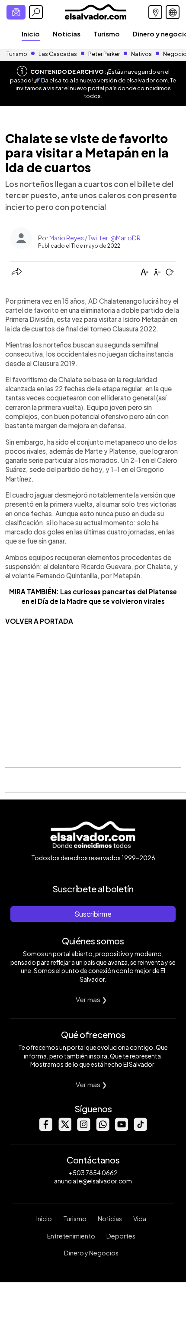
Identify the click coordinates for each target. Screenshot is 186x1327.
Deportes (120, 1236)
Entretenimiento (71, 1236)
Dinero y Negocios (91, 1253)
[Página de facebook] (45, 1128)
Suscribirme (93, 913)
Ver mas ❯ (91, 999)
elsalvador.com (147, 80)
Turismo (106, 33)
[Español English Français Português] (173, 12)
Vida (139, 1218)
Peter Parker (104, 53)
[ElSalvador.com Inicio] (95, 11)
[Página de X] (64, 1128)
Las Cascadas (57, 53)
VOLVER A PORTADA (39, 621)
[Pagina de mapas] (155, 12)
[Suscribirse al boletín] (16, 12)
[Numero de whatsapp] (102, 1128)
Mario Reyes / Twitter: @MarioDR (95, 238)
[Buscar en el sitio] (36, 12)
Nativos (141, 53)
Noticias (66, 33)
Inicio (31, 33)
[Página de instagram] (83, 1128)
